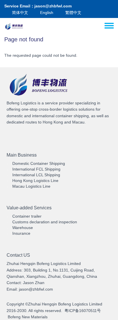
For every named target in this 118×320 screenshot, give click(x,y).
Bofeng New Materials (28, 317)
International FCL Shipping (36, 169)
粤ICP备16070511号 (82, 310)
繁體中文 (73, 12)
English (46, 12)
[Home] (14, 26)
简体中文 (20, 12)
